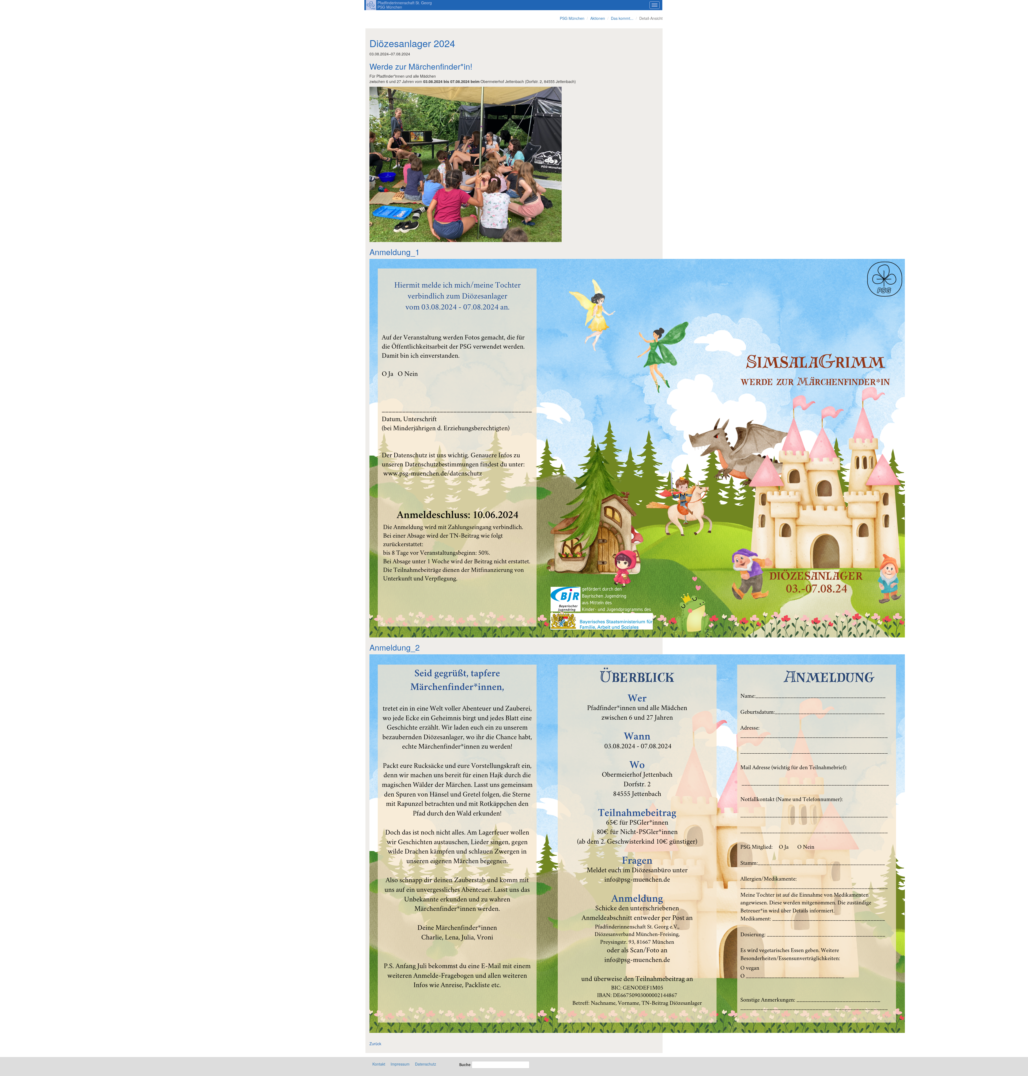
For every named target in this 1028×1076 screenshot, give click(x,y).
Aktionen (597, 18)
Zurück (375, 1043)
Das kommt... (622, 18)
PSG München (572, 18)
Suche (465, 1064)
